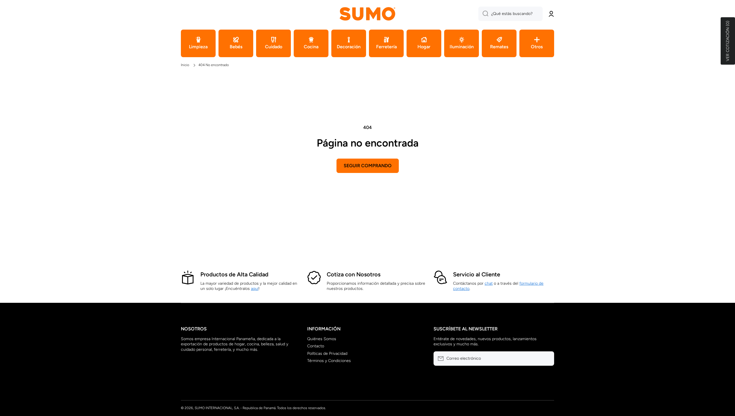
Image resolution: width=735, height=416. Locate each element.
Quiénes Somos (321, 338)
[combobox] (510, 14)
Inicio (185, 65)
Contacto (315, 346)
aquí (254, 288)
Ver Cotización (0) (727, 41)
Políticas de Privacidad (327, 353)
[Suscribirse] (547, 358)
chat (489, 283)
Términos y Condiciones (329, 360)
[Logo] (367, 14)
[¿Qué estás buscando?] (483, 14)
